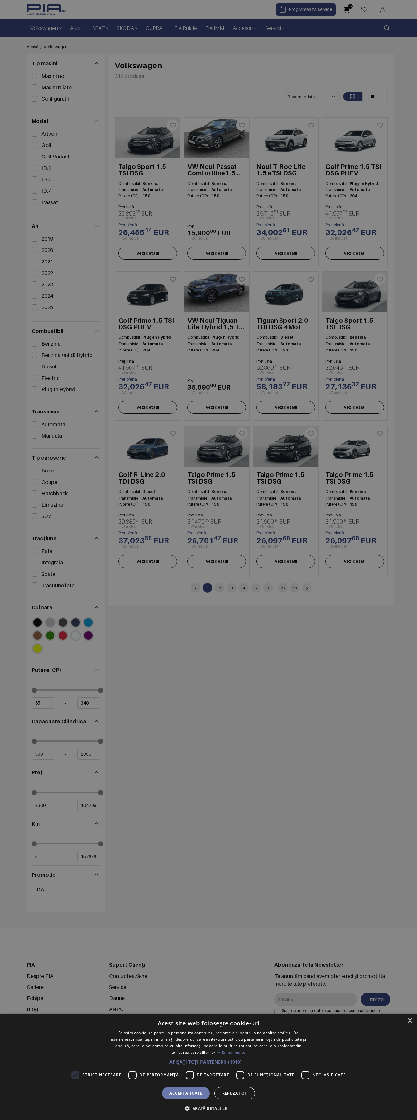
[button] (208, 1061)
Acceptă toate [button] (185, 1093)
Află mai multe (231, 1052)
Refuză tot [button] (234, 1093)
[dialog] (208, 1067)
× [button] (409, 1020)
